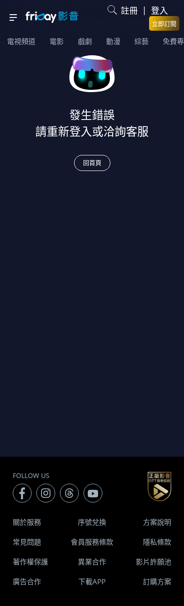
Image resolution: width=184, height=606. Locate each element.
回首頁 (92, 162)
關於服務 (27, 522)
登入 (159, 10)
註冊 (129, 10)
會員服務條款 (92, 541)
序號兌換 (92, 522)
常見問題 (27, 541)
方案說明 (157, 522)
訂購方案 (157, 581)
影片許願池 (153, 561)
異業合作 (92, 561)
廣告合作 (27, 581)
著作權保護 (30, 561)
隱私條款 (157, 541)
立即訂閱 (164, 23)
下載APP (92, 581)
